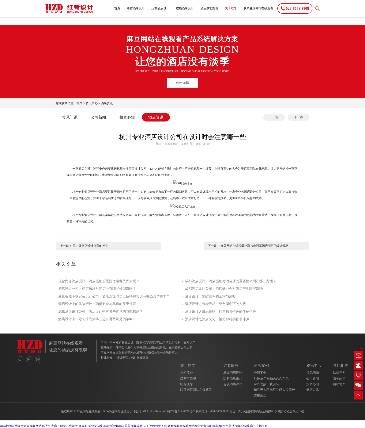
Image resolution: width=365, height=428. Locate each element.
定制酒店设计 (160, 8)
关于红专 (231, 8)
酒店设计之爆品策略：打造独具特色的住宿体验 (220, 311)
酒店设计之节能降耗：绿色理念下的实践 (215, 304)
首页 (117, 8)
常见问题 (69, 117)
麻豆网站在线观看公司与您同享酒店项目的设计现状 (255, 245)
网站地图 (339, 384)
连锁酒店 (260, 395)
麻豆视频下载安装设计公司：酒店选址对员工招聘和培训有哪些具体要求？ (114, 296)
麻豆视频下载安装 (266, 384)
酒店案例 (261, 365)
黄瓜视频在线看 (239, 426)
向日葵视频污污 (217, 426)
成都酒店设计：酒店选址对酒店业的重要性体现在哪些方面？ (230, 281)
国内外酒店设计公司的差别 (90, 245)
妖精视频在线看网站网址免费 (187, 426)
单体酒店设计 (136, 8)
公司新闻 (98, 117)
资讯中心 (92, 103)
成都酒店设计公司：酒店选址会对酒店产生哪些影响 (224, 288)
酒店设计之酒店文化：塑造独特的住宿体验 (217, 319)
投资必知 (127, 117)
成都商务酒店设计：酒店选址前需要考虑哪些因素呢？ (98, 281)
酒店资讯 (107, 103)
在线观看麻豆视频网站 (26, 426)
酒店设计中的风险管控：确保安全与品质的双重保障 (97, 304)
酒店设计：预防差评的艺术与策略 (210, 296)
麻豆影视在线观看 (90, 426)
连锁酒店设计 (185, 8)
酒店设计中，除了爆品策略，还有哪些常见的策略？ (97, 319)
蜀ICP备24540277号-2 (181, 411)
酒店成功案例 (209, 8)
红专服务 (230, 365)
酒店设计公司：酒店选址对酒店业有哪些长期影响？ (97, 288)
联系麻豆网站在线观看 (258, 8)
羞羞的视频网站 (113, 426)
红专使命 (186, 384)
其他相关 (340, 365)
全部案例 (260, 372)
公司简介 (186, 372)
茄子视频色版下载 (155, 426)
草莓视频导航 (133, 426)
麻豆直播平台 (259, 426)
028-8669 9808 (219, 411)
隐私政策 (339, 378)
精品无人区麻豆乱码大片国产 (274, 390)
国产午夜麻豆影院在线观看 (60, 426)
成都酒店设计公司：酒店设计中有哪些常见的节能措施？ (100, 311)
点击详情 (182, 83)
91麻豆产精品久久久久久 (271, 378)
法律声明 (339, 372)
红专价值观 (188, 378)
